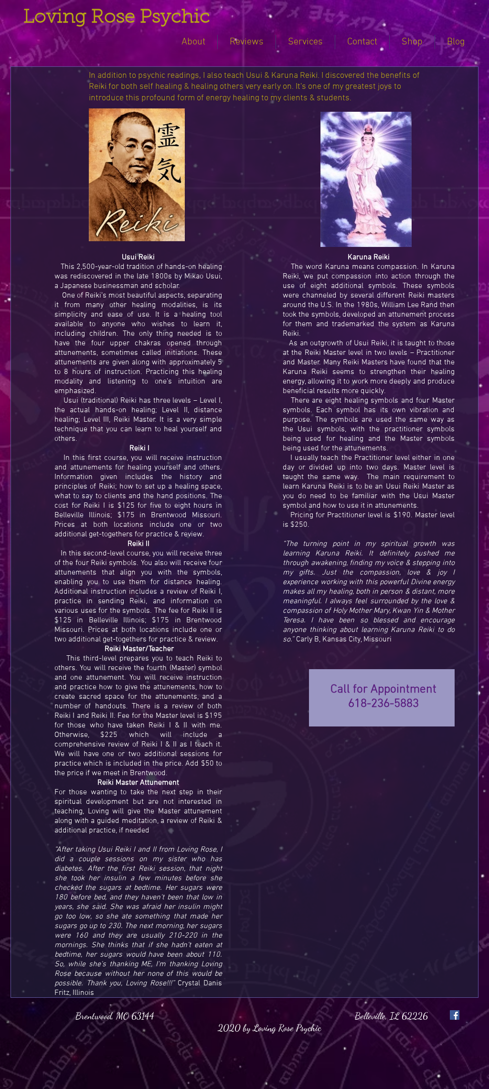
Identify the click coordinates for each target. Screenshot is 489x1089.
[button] (305, 42)
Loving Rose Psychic (116, 17)
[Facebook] (454, 1015)
